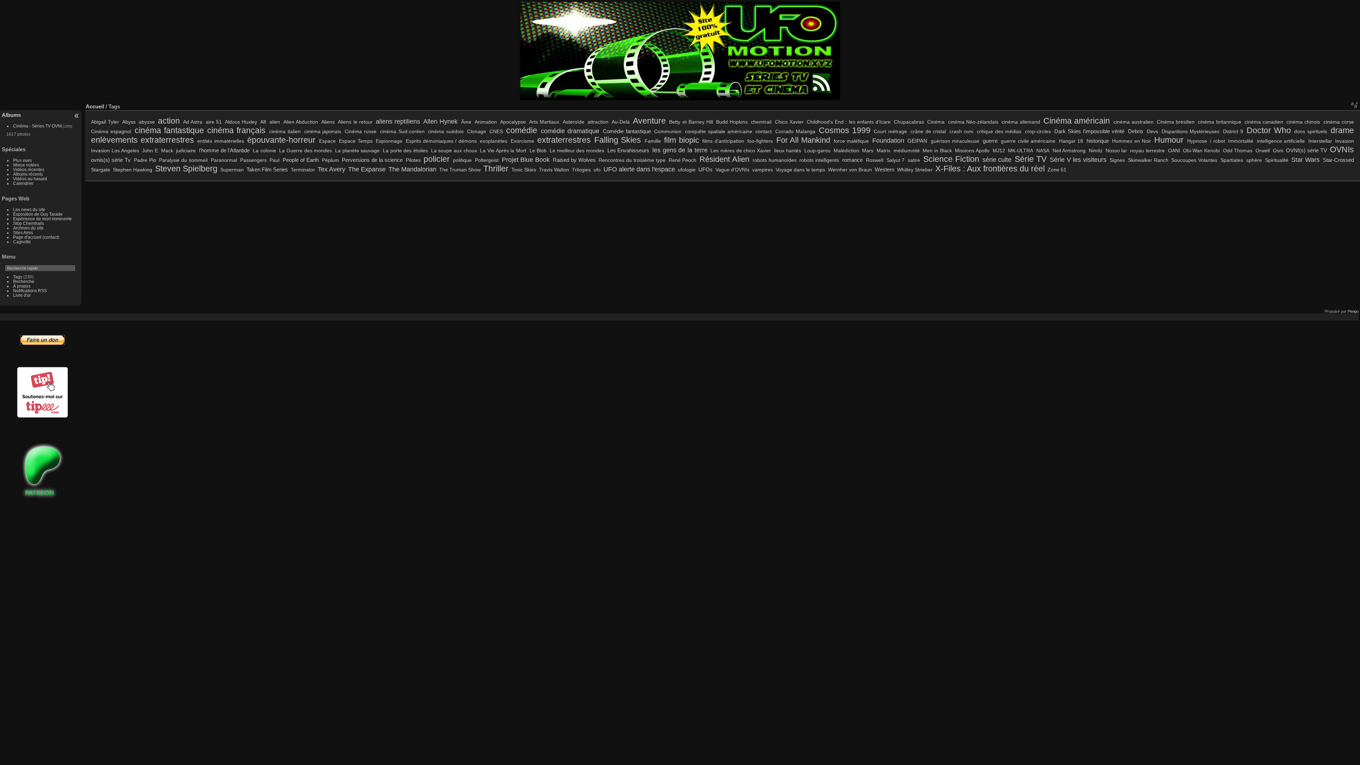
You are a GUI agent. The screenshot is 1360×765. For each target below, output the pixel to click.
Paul (274, 160)
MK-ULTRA (1020, 150)
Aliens (328, 122)
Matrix (883, 150)
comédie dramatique (570, 131)
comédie (521, 130)
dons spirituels (1310, 131)
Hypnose (1197, 141)
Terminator (303, 169)
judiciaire (186, 150)
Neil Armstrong (1069, 150)
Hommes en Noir (1131, 141)
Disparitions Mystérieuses (1191, 131)
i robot (1217, 141)
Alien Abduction (300, 122)
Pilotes (413, 160)
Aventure (649, 120)
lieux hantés (787, 150)
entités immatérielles (220, 141)
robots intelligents (819, 160)
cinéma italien (285, 131)
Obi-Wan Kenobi (1201, 150)
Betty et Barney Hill (691, 122)
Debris (1135, 131)
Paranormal (224, 160)
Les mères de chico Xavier (740, 150)
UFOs (705, 169)
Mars (867, 150)
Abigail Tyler (105, 122)
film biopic (681, 140)
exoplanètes (493, 141)
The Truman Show (460, 169)
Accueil (95, 106)
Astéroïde (573, 122)
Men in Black (937, 150)
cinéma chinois (1303, 122)
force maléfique (851, 141)
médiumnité (907, 150)
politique (462, 160)
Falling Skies (617, 139)
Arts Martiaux (544, 122)
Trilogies (581, 169)
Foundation (888, 140)
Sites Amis (23, 232)
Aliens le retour (355, 122)
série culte (997, 159)
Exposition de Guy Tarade (38, 214)
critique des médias (999, 131)
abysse (147, 122)
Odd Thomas (1238, 150)
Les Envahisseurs (628, 150)
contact (763, 131)
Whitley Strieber (915, 169)
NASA (1042, 150)
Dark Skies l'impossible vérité (1089, 131)
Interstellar (1320, 141)
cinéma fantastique (169, 130)
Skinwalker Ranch (1148, 160)
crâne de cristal (928, 131)
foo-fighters (760, 141)
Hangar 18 (1071, 141)
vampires (762, 169)
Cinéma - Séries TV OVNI (37, 126)
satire (914, 160)
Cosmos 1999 (845, 130)
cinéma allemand (1021, 122)
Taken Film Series (267, 169)
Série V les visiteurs (1078, 159)
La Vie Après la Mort (503, 150)
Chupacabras (909, 122)
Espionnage (389, 141)
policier (437, 159)
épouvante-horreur (281, 139)
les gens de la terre (680, 150)
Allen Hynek (440, 121)
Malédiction (846, 150)
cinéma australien (1134, 122)
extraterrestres (564, 139)
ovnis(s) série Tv (111, 160)
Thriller (496, 168)
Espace (327, 141)
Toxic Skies (523, 169)
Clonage (476, 131)
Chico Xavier (789, 122)
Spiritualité (1276, 160)
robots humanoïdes (775, 160)
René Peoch (683, 160)
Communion (667, 131)
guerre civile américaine (1028, 141)
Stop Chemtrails (28, 223)
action (169, 120)
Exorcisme (522, 141)
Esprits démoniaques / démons (441, 141)
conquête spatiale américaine (718, 131)
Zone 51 (1057, 169)
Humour (1169, 139)
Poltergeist (487, 160)
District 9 (1233, 131)
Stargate (100, 169)
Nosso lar (1116, 150)
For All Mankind (803, 140)
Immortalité (1240, 141)
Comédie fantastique (627, 131)
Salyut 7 (895, 160)
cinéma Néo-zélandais (973, 122)
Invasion (1344, 141)
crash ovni (961, 131)
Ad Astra (192, 122)
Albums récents (28, 174)
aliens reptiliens (398, 121)
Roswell (874, 160)
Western (884, 169)
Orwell (1263, 150)
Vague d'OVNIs (732, 169)
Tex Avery (331, 169)
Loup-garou (817, 150)
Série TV (1031, 159)
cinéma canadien (1264, 122)
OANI (1174, 150)
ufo (597, 169)
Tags (17, 276)
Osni (1278, 150)
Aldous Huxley (241, 122)
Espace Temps (355, 141)
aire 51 (214, 122)
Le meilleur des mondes (577, 150)
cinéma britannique (1219, 122)
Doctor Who (1269, 130)
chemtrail (761, 122)
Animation (486, 122)
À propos (21, 286)
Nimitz (1096, 150)
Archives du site (28, 228)
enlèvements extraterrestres (142, 139)
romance (852, 160)
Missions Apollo (972, 150)
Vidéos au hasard (30, 178)
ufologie (687, 169)
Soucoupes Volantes (1194, 160)
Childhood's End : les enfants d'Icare (849, 122)
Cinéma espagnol (111, 131)
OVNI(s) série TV (1306, 150)
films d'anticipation (723, 141)
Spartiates (1231, 160)
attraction (598, 122)
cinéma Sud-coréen (402, 131)
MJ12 (999, 150)
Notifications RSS (30, 290)
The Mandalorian (412, 169)
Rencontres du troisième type (632, 160)
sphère (1254, 160)
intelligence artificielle (1281, 141)
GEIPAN (917, 141)
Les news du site (29, 209)
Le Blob (538, 150)
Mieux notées (26, 165)
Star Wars (1305, 159)
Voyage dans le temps (800, 169)
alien (275, 122)
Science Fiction (951, 159)
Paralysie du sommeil (183, 160)
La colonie (264, 150)
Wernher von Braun (850, 169)
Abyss (129, 122)
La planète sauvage (357, 150)
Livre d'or (22, 295)
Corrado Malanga (795, 131)
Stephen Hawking (132, 169)
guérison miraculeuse (955, 141)
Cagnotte (22, 241)
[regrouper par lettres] (1354, 104)
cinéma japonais (322, 131)
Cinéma (936, 122)
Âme (466, 122)
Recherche (23, 281)
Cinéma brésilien (1176, 122)
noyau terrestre (1147, 150)
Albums (11, 115)
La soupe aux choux (454, 150)
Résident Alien (724, 159)
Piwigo (1353, 311)
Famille (653, 141)
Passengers (253, 160)
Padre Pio (145, 160)
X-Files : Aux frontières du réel (990, 168)
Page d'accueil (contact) (36, 237)
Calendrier (23, 183)
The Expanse (367, 169)
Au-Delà (621, 122)
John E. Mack (157, 150)
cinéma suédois (446, 131)
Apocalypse (513, 122)
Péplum (330, 160)
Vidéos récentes (28, 169)
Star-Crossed (1338, 160)
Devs (1152, 131)
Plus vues (22, 160)
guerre (990, 141)
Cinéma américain (1076, 120)
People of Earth (301, 160)
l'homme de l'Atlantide (224, 150)
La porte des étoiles (405, 150)
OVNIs (1342, 149)
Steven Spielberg (186, 168)
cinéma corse (1339, 122)
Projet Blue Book (526, 159)
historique (1098, 141)
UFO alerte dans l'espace (639, 169)
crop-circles (1038, 131)
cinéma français (236, 130)
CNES (496, 131)
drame (1342, 130)
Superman (232, 169)
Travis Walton (554, 169)
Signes (1117, 160)
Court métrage (890, 131)
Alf (263, 122)
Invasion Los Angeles (115, 150)
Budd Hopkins (732, 122)
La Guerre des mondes (305, 150)
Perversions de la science (372, 160)
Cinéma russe (360, 131)
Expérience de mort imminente (42, 218)
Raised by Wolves (574, 160)
